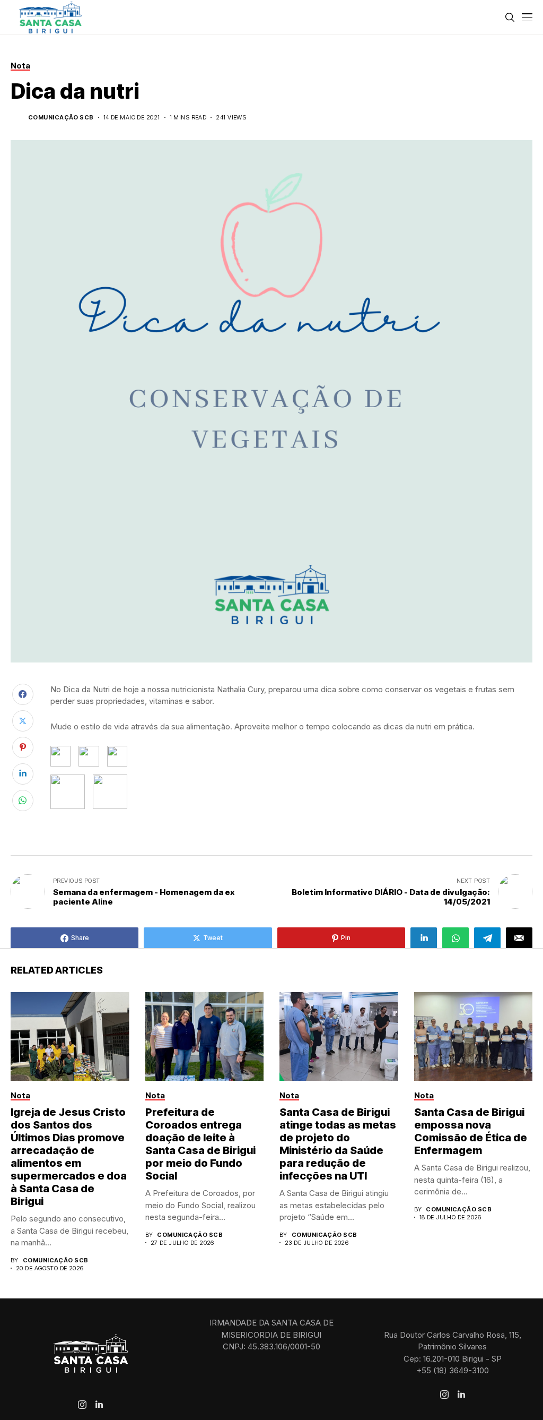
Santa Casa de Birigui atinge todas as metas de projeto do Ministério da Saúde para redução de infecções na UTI (337, 1144)
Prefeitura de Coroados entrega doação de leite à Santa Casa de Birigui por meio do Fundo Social (200, 1144)
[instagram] (82, 1404)
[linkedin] (99, 1404)
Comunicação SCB (61, 117)
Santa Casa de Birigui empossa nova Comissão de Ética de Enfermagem (470, 1131)
